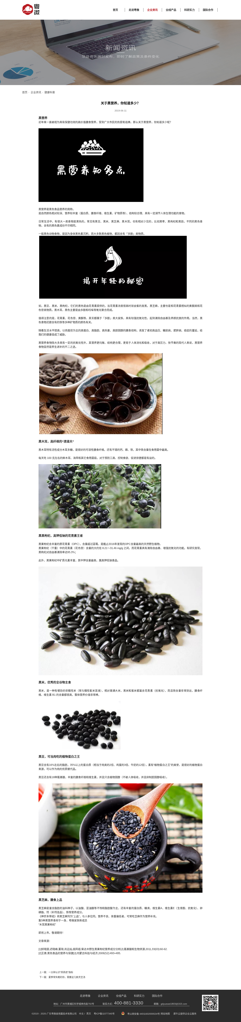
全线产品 (171, 10)
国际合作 (208, 10)
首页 (115, 10)
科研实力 (189, 10)
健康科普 (49, 92)
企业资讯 (152, 10)
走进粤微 (134, 10)
